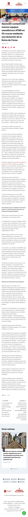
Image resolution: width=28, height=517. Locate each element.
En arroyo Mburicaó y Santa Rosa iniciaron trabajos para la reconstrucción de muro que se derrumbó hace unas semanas (7, 408)
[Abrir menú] (25, 3)
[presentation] (14, 440)
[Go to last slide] (4, 450)
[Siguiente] (24, 450)
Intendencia (5, 21)
